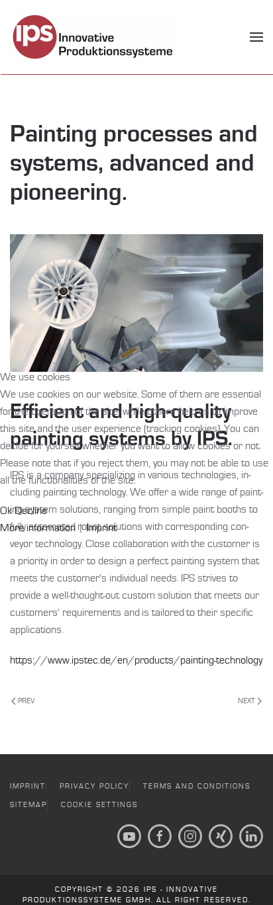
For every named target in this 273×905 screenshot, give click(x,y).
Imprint (101, 528)
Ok (6, 511)
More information (38, 528)
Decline (31, 511)
